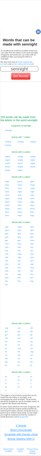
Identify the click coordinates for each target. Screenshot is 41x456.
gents (20, 182)
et (5, 380)
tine (19, 281)
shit (19, 264)
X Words (21, 425)
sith (31, 271)
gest (32, 230)
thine (7, 212)
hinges (33, 157)
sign (6, 268)
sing (32, 268)
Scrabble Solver (20, 450)
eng (6, 328)
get (19, 331)
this (31, 278)
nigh (19, 257)
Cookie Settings (32, 452)
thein (20, 209)
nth (19, 352)
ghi (31, 331)
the (31, 362)
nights (32, 160)
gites (32, 182)
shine (20, 202)
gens (7, 230)
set (31, 355)
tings (32, 215)
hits (31, 251)
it (30, 383)
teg (6, 362)
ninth (20, 195)
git (31, 335)
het (31, 338)
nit (6, 352)
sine (19, 268)
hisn (6, 251)
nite (6, 261)
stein (20, 205)
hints (7, 188)
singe (7, 205)
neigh (32, 188)
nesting (21, 142)
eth (31, 328)
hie (6, 342)
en (19, 377)
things (7, 170)
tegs (19, 274)
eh (6, 377)
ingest (7, 160)
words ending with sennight (23, 64)
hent (7, 244)
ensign (20, 157)
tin (19, 365)
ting (31, 281)
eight (7, 182)
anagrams (23, 417)
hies (6, 247)
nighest (33, 142)
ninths (7, 163)
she (6, 358)
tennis (7, 167)
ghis (19, 234)
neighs (20, 160)
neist (7, 192)
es (31, 377)
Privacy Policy (32, 449)
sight (32, 202)
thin (19, 278)
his (31, 342)
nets (6, 257)
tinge (20, 215)
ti (5, 390)
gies (6, 237)
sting (32, 205)
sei (6, 355)
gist (31, 237)
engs (20, 227)
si (31, 387)
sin (19, 358)
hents (20, 185)
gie (6, 335)
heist (7, 185)
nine (32, 257)
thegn (7, 209)
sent (32, 261)
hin (19, 342)
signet (32, 163)
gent (19, 230)
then (7, 278)
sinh (6, 271)
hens (32, 240)
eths (32, 227)
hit (6, 345)
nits (19, 261)
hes (19, 338)
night (32, 192)
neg (19, 348)
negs (20, 254)
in (5, 383)
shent (7, 202)
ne (6, 387)
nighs (20, 192)
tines (7, 215)
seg (31, 352)
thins (32, 212)
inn (19, 345)
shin (6, 264)
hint (31, 247)
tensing (8, 145)
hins (19, 247)
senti (32, 198)
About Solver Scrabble (8, 450)
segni (7, 198)
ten (19, 362)
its (6, 348)
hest (19, 244)
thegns (20, 167)
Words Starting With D (21, 438)
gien (32, 234)
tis (31, 365)
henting (8, 142)
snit (6, 274)
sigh (32, 264)
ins (31, 345)
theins (32, 167)
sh (19, 387)
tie (6, 365)
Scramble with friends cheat (21, 434)
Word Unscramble (21, 429)
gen (6, 331)
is (18, 383)
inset (20, 188)
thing (20, 212)
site (19, 271)
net (31, 348)
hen (6, 338)
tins (6, 284)
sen (19, 355)
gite (6, 240)
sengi (20, 198)
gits (19, 240)
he (19, 380)
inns (6, 254)
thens (32, 209)
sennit (20, 163)
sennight (8, 130)
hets (32, 244)
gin (19, 335)
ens (19, 328)
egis (6, 227)
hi (31, 380)
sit (31, 358)
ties (6, 281)
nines (7, 195)
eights (7, 157)
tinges (20, 170)
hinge (32, 185)
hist (19, 251)
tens (32, 274)
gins (19, 237)
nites (32, 195)
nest (32, 254)
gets (6, 234)
